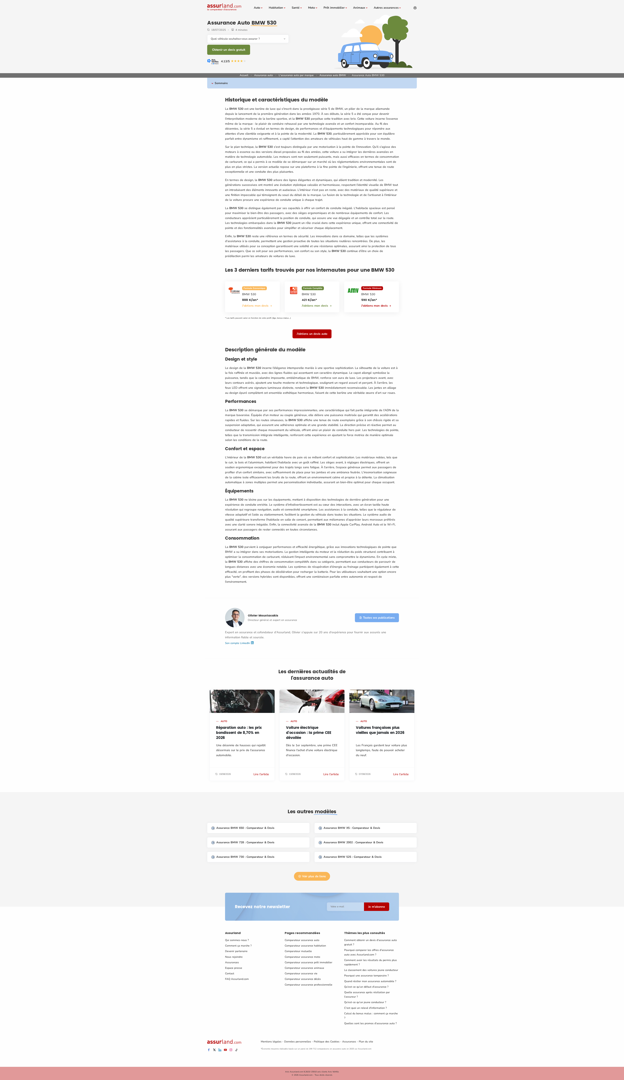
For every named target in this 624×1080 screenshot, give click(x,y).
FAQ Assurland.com (237, 979)
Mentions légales (271, 1041)
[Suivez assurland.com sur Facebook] (208, 1050)
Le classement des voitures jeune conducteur (371, 970)
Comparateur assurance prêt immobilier (308, 962)
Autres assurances (386, 8)
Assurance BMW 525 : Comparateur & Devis (353, 857)
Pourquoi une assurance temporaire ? (366, 975)
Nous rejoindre (234, 957)
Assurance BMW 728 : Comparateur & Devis (245, 842)
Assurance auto (263, 75)
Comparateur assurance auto (302, 940)
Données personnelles (297, 1041)
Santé (295, 8)
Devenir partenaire (236, 951)
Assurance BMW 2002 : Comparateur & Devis (353, 842)
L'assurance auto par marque (296, 75)
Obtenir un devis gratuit (228, 50)
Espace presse (233, 968)
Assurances (232, 962)
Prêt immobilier (334, 8)
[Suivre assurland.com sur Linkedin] (219, 1050)
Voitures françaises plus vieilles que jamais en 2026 (380, 730)
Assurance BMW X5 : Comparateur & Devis (352, 828)
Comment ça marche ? (238, 945)
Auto (257, 8)
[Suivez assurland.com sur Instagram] (231, 1050)
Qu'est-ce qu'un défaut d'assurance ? (366, 987)
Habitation (276, 8)
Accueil (244, 75)
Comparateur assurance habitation (305, 945)
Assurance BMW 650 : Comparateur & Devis (245, 828)
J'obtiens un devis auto (312, 334)
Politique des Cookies (326, 1041)
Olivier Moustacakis (263, 615)
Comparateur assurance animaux (304, 968)
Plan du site (366, 1041)
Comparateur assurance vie (301, 973)
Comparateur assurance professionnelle (308, 985)
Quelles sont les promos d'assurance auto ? (370, 1023)
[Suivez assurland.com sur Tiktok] (236, 1050)
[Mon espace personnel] (415, 8)
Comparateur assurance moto (302, 957)
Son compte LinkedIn (238, 643)
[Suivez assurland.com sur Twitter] (214, 1050)
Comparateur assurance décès (303, 979)
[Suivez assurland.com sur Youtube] (225, 1050)
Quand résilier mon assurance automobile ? (370, 981)
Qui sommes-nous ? (237, 940)
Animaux (359, 8)
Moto (311, 8)
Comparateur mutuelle (298, 951)
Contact (229, 973)
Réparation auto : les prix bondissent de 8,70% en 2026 (239, 732)
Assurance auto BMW (332, 75)
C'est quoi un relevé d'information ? (365, 1008)
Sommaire (221, 83)
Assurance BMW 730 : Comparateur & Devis (245, 857)
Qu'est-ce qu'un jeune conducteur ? (365, 1002)
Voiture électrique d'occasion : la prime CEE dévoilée (308, 732)
